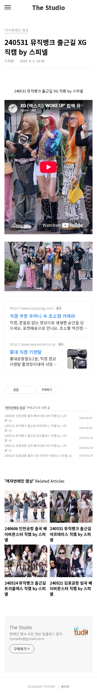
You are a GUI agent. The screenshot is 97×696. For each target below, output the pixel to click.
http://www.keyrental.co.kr (33, 344)
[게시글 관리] (29, 390)
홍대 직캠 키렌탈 (26, 352)
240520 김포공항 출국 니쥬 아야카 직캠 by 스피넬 (35, 455)
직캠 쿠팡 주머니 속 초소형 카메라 (42, 316)
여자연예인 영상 (15, 407)
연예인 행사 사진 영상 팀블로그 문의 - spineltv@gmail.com (37, 636)
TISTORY (49, 686)
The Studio (48, 7)
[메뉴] (8, 7)
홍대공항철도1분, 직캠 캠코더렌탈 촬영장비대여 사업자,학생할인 (33, 361)
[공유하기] (23, 390)
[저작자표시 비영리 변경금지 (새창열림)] (63, 390)
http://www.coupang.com (31, 308)
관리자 (65, 686)
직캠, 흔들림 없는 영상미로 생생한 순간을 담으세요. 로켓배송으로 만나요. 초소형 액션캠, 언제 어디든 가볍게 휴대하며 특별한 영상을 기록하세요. (48, 325)
